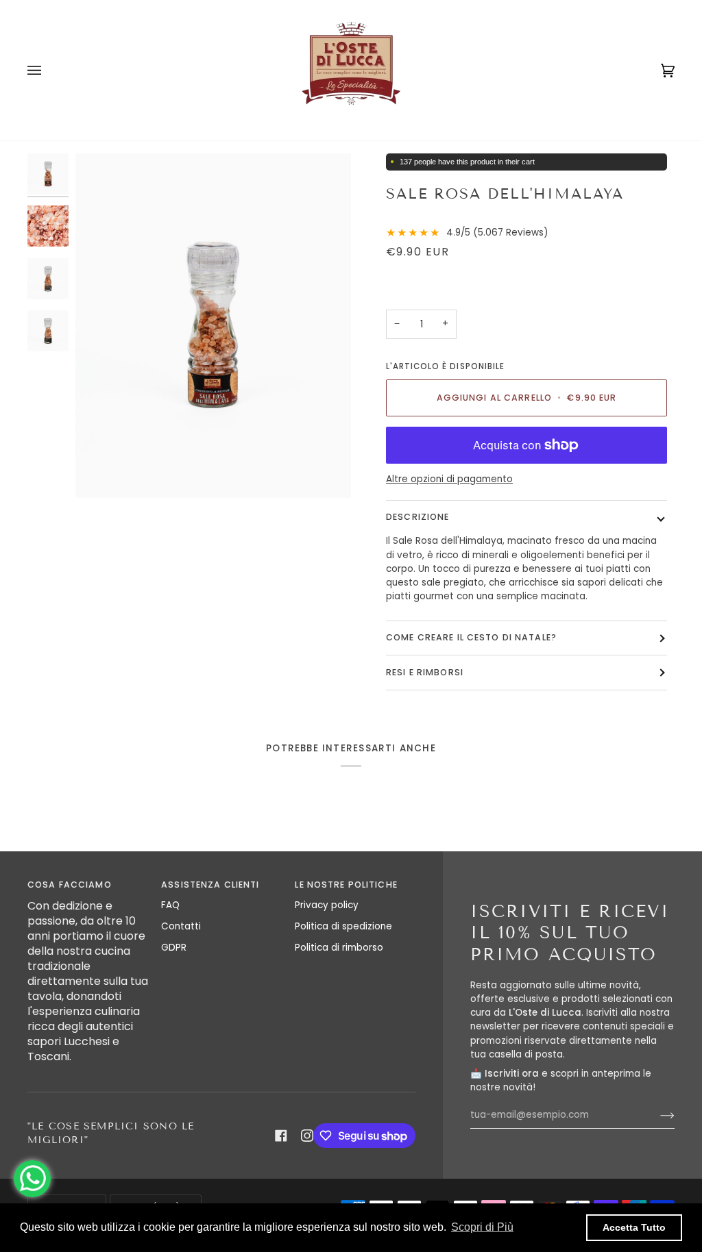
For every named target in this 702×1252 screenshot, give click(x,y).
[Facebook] (281, 1135)
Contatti (181, 926)
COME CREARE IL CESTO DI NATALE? (471, 637)
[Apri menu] (48, 70)
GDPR (173, 947)
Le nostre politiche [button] (346, 884)
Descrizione (417, 517)
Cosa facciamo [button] (69, 884)
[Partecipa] (656, 1115)
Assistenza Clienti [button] (210, 884)
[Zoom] (213, 325)
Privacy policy (327, 905)
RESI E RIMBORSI (424, 672)
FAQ (170, 905)
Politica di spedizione (343, 926)
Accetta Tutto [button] (634, 1227)
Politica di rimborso (339, 947)
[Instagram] (307, 1135)
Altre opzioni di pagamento (449, 479)
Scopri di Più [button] (482, 1227)
